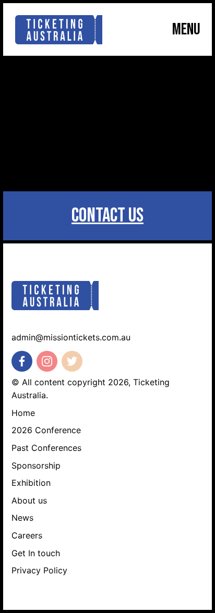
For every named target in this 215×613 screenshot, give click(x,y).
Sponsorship (36, 465)
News (22, 517)
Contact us (107, 215)
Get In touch (35, 553)
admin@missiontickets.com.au (70, 337)
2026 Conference (46, 430)
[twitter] (72, 361)
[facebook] (22, 361)
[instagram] (47, 361)
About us (29, 500)
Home (23, 413)
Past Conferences (46, 448)
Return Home (108, 157)
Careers (26, 535)
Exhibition (31, 482)
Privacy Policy (39, 570)
